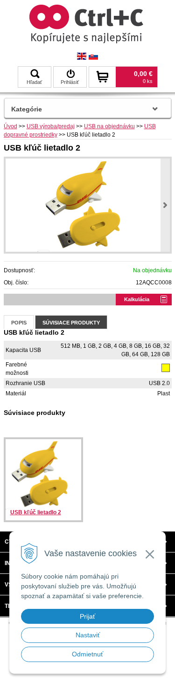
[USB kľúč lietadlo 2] (88, 205)
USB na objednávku (109, 126)
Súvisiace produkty (71, 322)
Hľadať (34, 82)
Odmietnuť (87, 654)
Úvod (10, 126)
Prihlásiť (70, 82)
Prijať (87, 616)
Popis (19, 322)
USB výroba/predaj (51, 126)
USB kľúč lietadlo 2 (35, 512)
